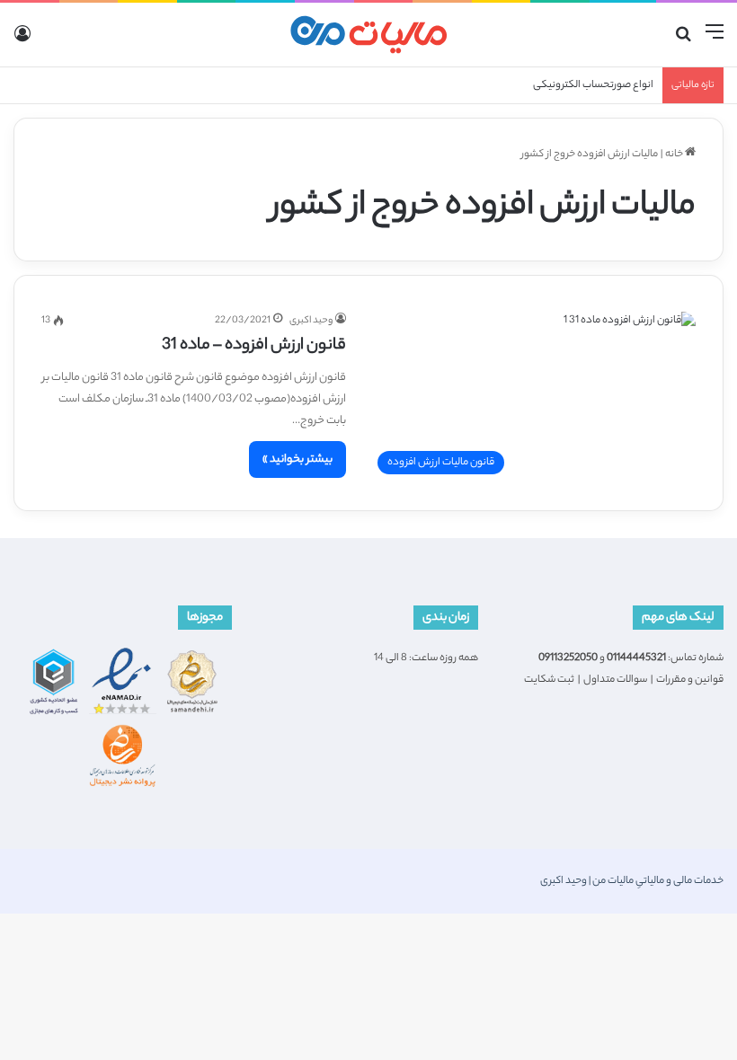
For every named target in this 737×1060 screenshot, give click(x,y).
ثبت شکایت (549, 680)
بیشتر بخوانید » (297, 459)
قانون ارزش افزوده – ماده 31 (254, 345)
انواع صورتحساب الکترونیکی (593, 85)
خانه (675, 154)
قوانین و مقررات (690, 680)
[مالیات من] (368, 34)
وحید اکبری (311, 321)
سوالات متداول (615, 680)
